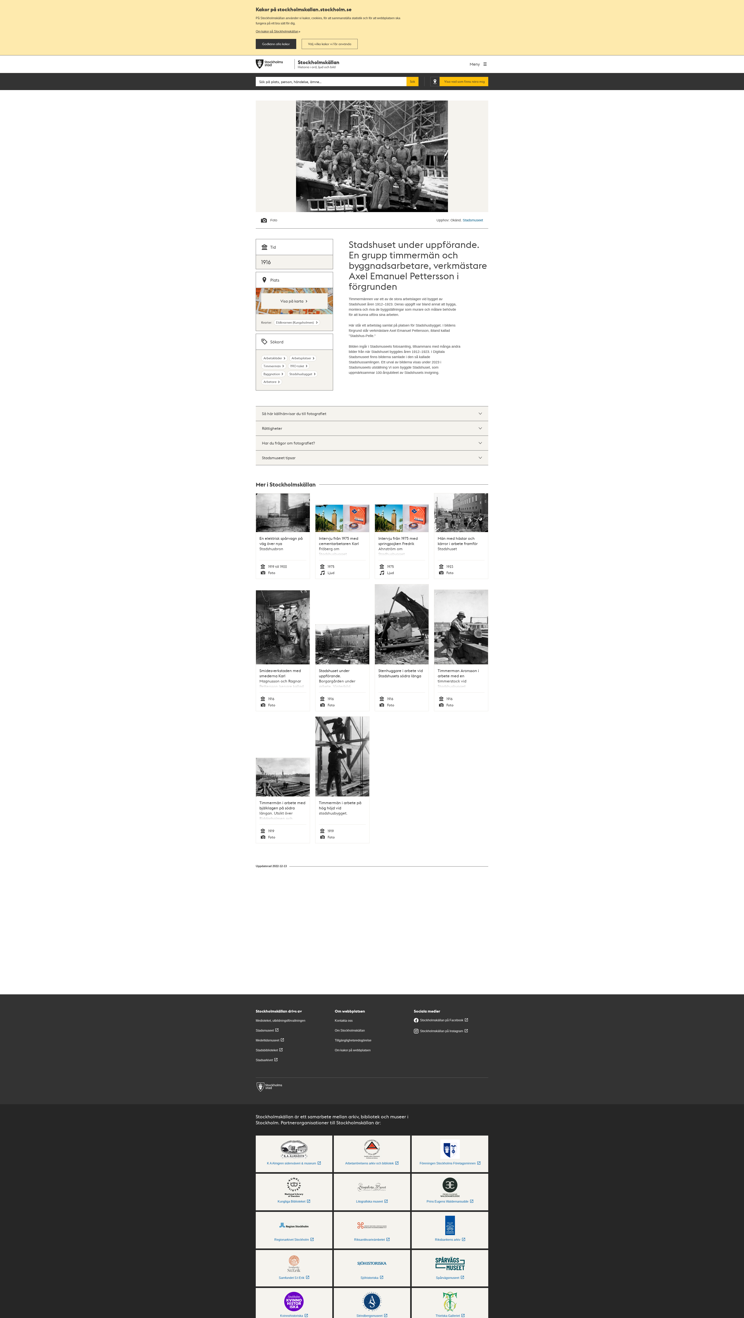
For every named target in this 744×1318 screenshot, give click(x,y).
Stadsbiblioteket (267, 1050)
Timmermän (272, 366)
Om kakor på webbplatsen (353, 1050)
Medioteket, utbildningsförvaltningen (280, 1020)
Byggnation (272, 374)
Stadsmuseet (473, 220)
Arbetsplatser (301, 358)
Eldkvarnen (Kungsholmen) (295, 322)
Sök (412, 81)
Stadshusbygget (300, 374)
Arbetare (270, 382)
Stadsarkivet (264, 1060)
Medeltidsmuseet (267, 1040)
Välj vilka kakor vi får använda (329, 44)
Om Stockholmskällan (350, 1030)
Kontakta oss (344, 1020)
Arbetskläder (273, 358)
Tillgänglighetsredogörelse (353, 1040)
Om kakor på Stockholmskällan (277, 31)
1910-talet (297, 366)
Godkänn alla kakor (276, 44)
